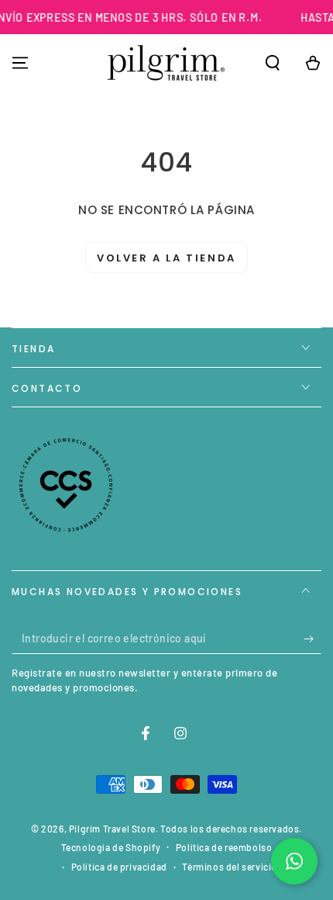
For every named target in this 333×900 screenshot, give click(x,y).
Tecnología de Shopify (111, 847)
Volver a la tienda (166, 258)
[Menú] (20, 63)
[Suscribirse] (312, 638)
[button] (272, 63)
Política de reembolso (224, 847)
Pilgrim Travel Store (112, 828)
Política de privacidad (119, 866)
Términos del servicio (229, 866)
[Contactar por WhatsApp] (294, 861)
